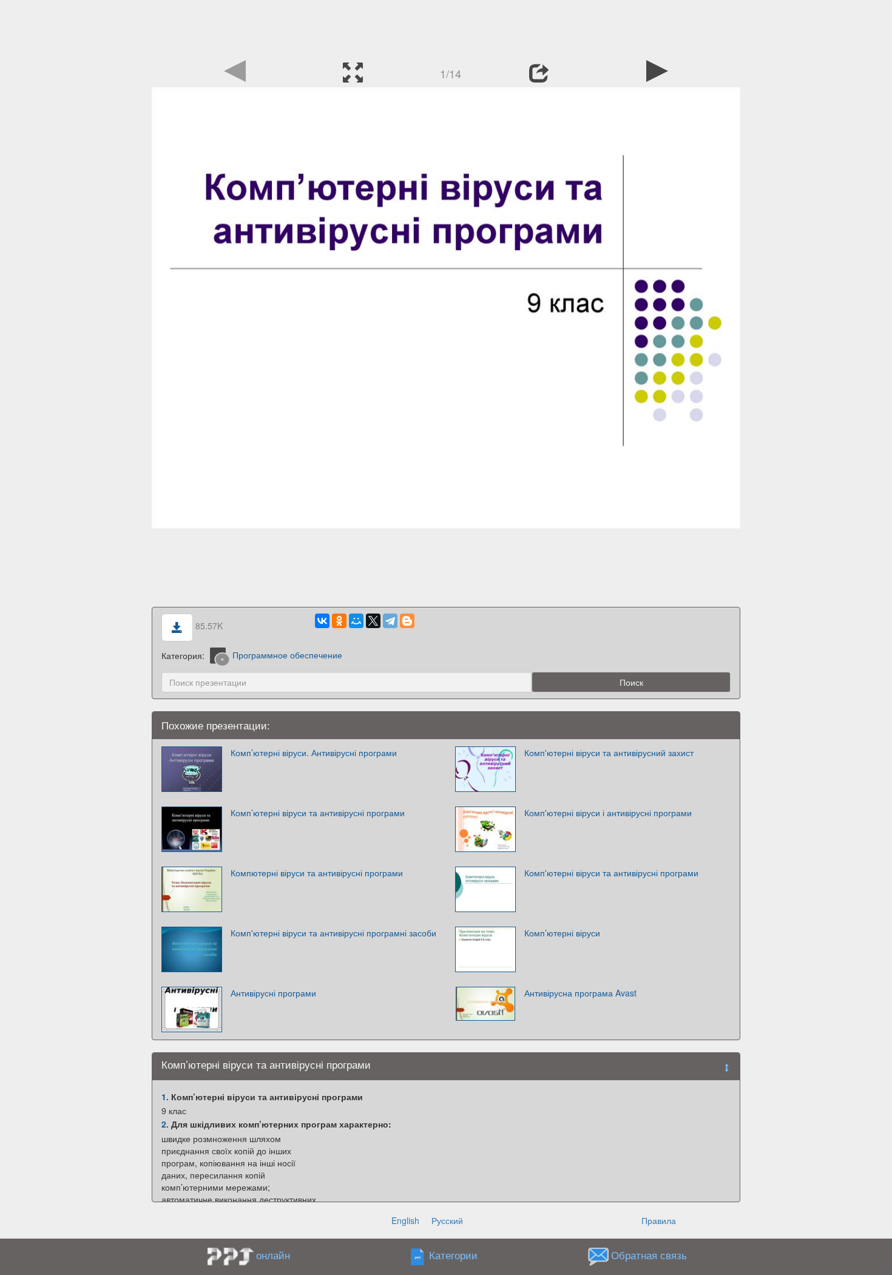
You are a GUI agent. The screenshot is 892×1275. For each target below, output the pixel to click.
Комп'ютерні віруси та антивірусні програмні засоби (333, 933)
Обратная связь (649, 1255)
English (405, 1220)
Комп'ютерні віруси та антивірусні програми (611, 873)
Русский (447, 1220)
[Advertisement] (446, 27)
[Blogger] (407, 621)
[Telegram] (390, 621)
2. (165, 1124)
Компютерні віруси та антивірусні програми (317, 873)
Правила (658, 1220)
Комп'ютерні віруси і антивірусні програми (608, 813)
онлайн (273, 1255)
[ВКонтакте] (322, 621)
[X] (373, 621)
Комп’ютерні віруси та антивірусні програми (318, 813)
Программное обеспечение (287, 655)
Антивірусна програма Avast (580, 993)
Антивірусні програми (273, 993)
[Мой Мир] (356, 621)
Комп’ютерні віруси (562, 933)
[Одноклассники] (339, 621)
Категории (453, 1255)
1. (165, 1097)
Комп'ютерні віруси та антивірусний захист (609, 752)
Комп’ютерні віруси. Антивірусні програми (314, 752)
